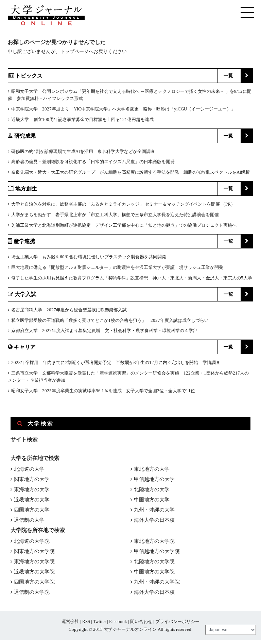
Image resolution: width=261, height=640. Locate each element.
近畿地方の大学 (32, 499)
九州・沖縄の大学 (154, 510)
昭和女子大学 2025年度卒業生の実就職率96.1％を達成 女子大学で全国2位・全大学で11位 (103, 390)
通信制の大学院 (32, 592)
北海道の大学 (29, 469)
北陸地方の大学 (152, 489)
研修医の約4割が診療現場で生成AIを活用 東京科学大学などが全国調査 (83, 151)
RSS (86, 621)
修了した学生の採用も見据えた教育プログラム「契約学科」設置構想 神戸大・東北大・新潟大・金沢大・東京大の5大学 (131, 277)
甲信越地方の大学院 (157, 551)
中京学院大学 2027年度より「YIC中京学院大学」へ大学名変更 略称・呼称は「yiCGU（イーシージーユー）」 (123, 108)
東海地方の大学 (32, 489)
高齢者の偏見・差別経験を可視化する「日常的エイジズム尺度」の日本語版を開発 (93, 161)
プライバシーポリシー (177, 621)
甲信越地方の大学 (154, 479)
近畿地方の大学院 (34, 571)
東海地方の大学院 (34, 561)
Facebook (118, 621)
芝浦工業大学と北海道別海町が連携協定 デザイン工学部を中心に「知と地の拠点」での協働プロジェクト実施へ (124, 225)
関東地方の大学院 (34, 551)
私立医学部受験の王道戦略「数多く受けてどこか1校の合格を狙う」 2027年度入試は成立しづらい (110, 320)
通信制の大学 (29, 520)
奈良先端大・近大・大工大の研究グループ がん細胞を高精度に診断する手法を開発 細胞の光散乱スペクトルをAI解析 (130, 172)
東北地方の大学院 (154, 541)
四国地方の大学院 (34, 582)
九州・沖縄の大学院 (157, 582)
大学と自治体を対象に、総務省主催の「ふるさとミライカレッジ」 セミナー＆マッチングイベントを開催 (115, 204)
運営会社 (70, 621)
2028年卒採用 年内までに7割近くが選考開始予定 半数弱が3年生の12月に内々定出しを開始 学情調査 (115, 362)
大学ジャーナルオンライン (130, 629)
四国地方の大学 (32, 510)
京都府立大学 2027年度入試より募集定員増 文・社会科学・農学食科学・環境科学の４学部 (104, 330)
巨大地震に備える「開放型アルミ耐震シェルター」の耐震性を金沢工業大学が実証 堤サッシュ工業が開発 (117, 267)
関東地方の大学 (32, 479)
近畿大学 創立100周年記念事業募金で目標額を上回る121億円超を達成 (82, 119)
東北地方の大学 (152, 469)
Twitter (99, 621)
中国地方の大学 (152, 499)
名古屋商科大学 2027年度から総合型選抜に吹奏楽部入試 (69, 309)
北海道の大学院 (32, 541)
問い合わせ (141, 621)
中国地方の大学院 (154, 571)
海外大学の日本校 (154, 520)
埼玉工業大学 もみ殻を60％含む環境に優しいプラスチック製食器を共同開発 (88, 256)
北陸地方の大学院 (154, 561)
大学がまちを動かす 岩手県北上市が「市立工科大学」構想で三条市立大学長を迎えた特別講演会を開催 (115, 214)
